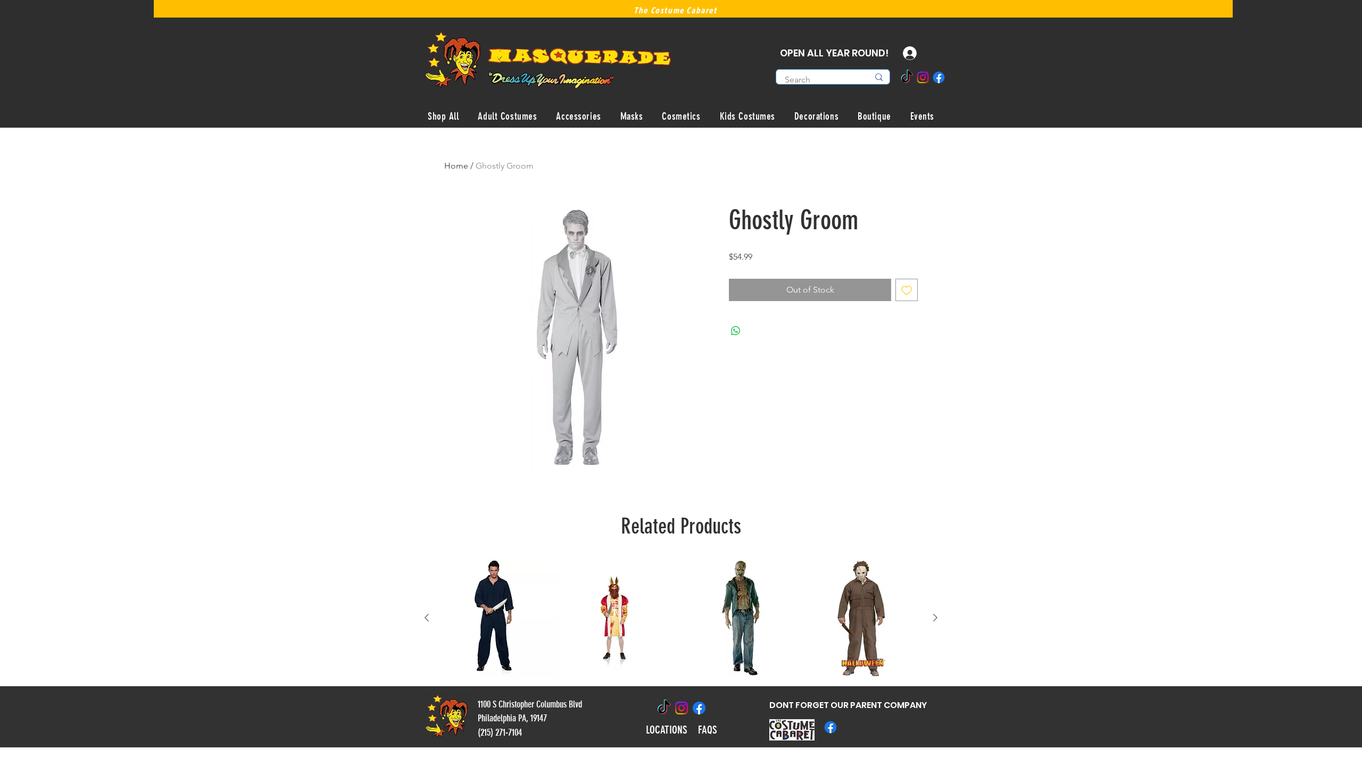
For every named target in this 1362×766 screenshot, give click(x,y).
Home (456, 166)
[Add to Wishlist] (906, 290)
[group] (681, 618)
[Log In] (901, 53)
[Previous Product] (426, 617)
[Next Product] (935, 617)
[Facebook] (938, 77)
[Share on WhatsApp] (735, 330)
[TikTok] (907, 77)
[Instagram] (923, 77)
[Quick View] (500, 618)
